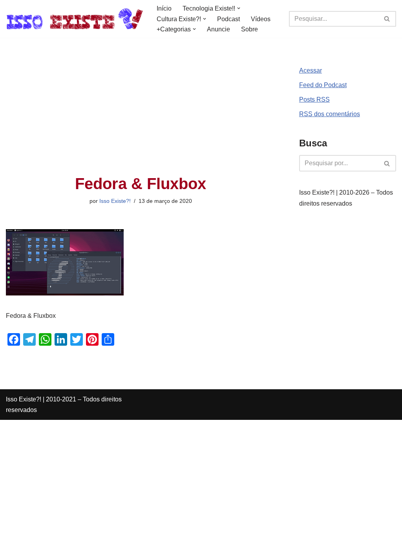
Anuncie (218, 29)
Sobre (249, 29)
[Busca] (387, 19)
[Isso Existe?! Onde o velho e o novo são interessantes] (74, 19)
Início (164, 8)
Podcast (228, 19)
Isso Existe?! (115, 201)
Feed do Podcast (323, 85)
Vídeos (260, 19)
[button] (238, 8)
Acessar (310, 70)
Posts (314, 99)
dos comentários (329, 114)
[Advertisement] (141, 116)
